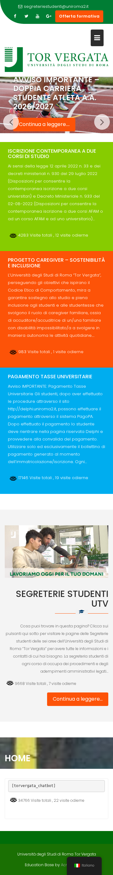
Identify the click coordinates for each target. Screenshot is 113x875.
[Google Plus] (49, 16)
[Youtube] (38, 16)
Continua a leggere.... (44, 124)
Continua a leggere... (78, 699)
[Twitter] (26, 16)
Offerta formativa (79, 16)
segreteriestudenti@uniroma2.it (56, 6)
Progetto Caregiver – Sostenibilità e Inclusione (56, 262)
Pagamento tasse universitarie (50, 376)
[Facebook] (15, 16)
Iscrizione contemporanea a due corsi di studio (52, 153)
